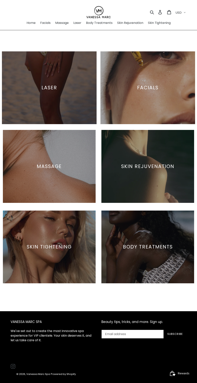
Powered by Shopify (63, 374)
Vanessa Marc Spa (38, 374)
